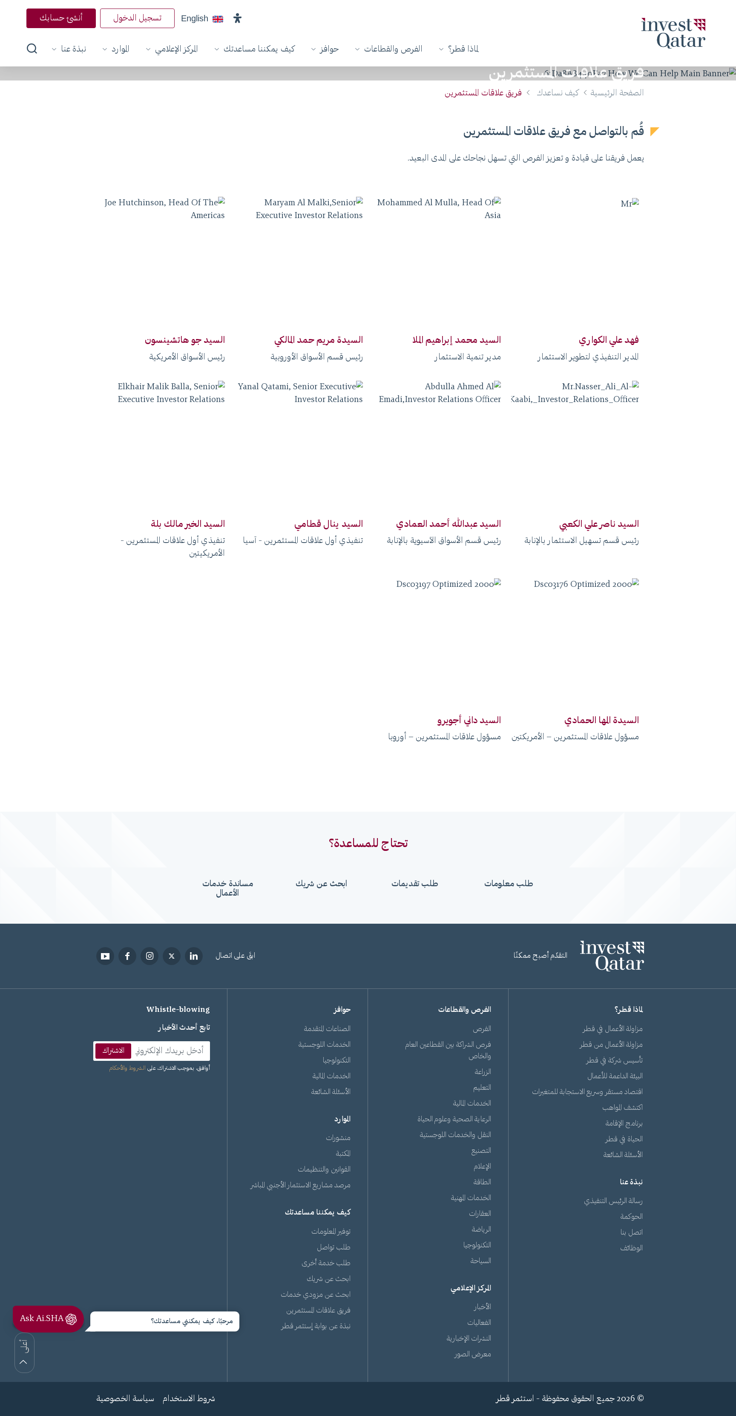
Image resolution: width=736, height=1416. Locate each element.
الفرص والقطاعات (393, 49)
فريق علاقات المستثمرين (318, 1311)
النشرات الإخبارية (469, 1339)
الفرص (482, 1029)
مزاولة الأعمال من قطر (611, 1045)
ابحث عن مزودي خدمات (316, 1295)
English (194, 18)
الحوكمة (632, 1217)
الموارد (120, 49)
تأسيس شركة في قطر (614, 1061)
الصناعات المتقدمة (327, 1029)
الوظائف (631, 1248)
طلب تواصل (334, 1248)
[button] (237, 18)
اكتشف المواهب (622, 1108)
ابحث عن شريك (329, 1279)
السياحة (481, 1261)
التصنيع (481, 1151)
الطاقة (482, 1182)
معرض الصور (473, 1355)
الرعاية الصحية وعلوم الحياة (454, 1119)
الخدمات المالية (472, 1104)
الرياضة (481, 1230)
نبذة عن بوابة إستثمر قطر (316, 1326)
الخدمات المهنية (471, 1198)
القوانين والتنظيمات (324, 1170)
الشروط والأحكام (127, 1068)
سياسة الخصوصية (125, 1399)
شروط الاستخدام (189, 1399)
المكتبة (343, 1154)
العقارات (480, 1214)
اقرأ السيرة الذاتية (575, 311)
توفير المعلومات (331, 1232)
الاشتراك (113, 1051)
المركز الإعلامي (176, 49)
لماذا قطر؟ (463, 49)
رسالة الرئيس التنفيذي (613, 1201)
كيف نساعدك (558, 93)
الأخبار (482, 1307)
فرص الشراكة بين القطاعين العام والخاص (448, 1050)
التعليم (482, 1088)
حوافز (329, 49)
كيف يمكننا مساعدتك (259, 49)
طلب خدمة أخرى (326, 1263)
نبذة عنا (73, 49)
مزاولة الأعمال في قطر (613, 1029)
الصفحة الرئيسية (617, 93)
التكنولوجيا (477, 1245)
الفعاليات (479, 1323)
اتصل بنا (632, 1233)
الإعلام (482, 1167)
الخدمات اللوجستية (325, 1045)
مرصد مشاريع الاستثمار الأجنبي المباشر (301, 1185)
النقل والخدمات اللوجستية (455, 1135)
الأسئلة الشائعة (623, 1155)
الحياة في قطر (624, 1139)
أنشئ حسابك (61, 18)
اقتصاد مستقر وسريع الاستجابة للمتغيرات (587, 1092)
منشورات (338, 1138)
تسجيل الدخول (137, 18)
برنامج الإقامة (624, 1124)
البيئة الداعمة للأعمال (615, 1076)
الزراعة (483, 1072)
